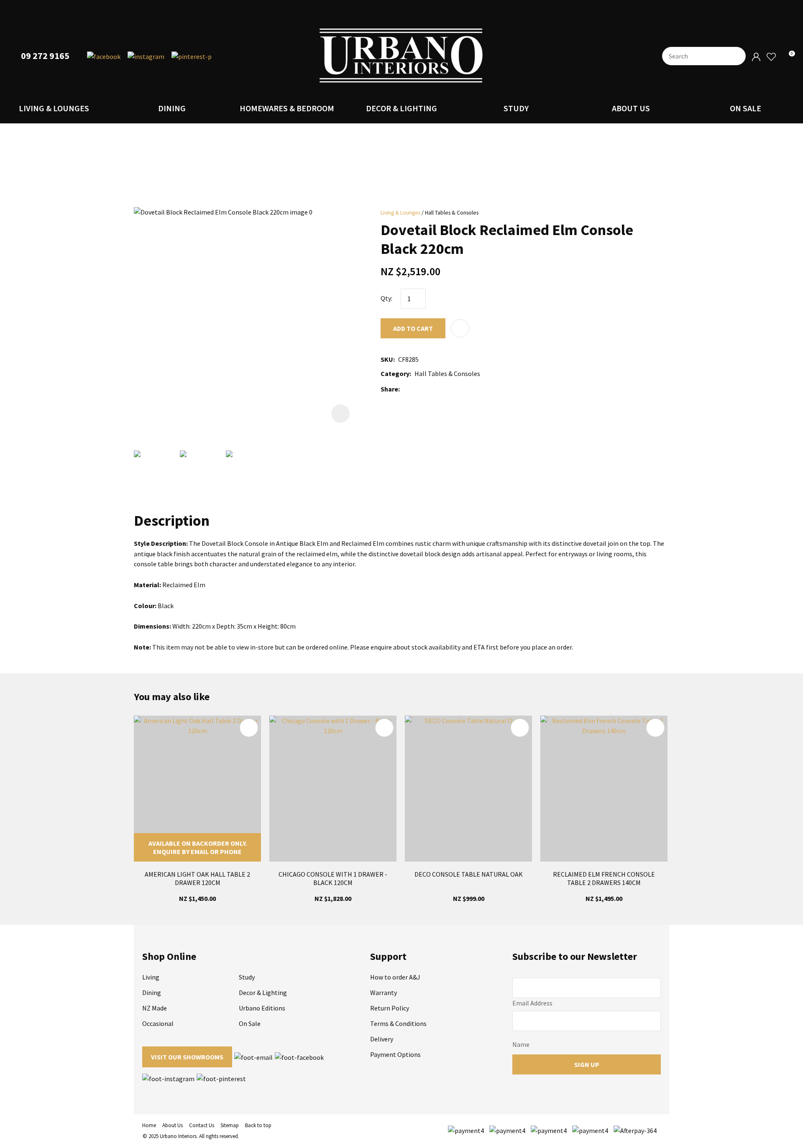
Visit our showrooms (187, 1057)
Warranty (383, 992)
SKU (387, 359)
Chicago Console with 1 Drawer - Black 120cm (333, 878)
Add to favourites (249, 728)
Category (395, 373)
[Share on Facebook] (404, 389)
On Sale (745, 108)
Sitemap (229, 1125)
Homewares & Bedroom (287, 108)
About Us (631, 108)
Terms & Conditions (398, 1023)
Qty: (386, 298)
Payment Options (395, 1054)
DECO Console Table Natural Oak (468, 874)
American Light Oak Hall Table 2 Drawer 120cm (197, 878)
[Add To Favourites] (460, 328)
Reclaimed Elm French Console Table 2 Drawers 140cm (604, 878)
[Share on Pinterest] (440, 388)
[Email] (428, 389)
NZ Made (154, 1008)
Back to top (258, 1125)
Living (150, 977)
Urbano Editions (262, 1008)
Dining (172, 108)
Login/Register (756, 57)
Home (149, 1125)
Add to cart (413, 328)
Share (389, 389)
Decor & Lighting (401, 108)
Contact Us (201, 1125)
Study (516, 108)
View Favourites (771, 57)
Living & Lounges (54, 108)
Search (736, 56)
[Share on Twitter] (415, 389)
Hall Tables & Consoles (451, 212)
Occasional (158, 1023)
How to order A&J (395, 977)
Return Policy (389, 1008)
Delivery (381, 1039)
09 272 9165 (45, 56)
